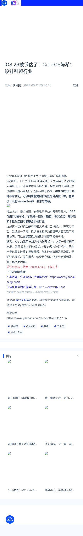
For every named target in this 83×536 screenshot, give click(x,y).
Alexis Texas (23, 300)
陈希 (46, 326)
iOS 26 (60, 326)
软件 (75, 85)
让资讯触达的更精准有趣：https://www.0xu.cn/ (36, 287)
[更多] (78, 356)
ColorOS (30, 326)
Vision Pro (16, 332)
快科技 (17, 85)
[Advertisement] (41, 31)
